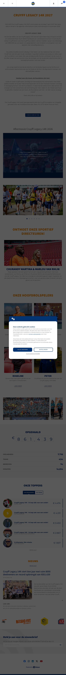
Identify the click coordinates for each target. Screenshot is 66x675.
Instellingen (43, 349)
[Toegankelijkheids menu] (64, 2)
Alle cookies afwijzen (33, 353)
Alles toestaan (23, 349)
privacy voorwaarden (35, 334)
